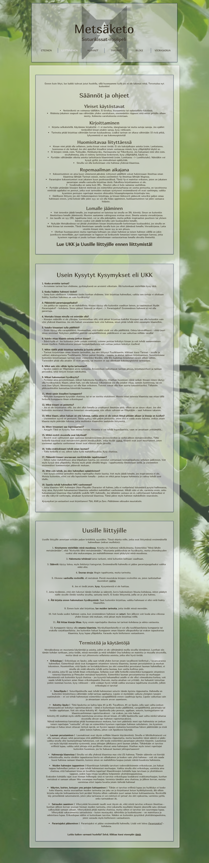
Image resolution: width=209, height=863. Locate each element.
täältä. (119, 440)
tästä (138, 834)
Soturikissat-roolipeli (104, 39)
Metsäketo (104, 28)
